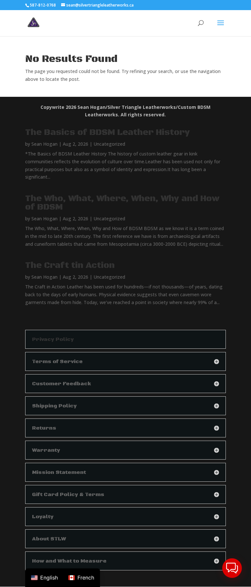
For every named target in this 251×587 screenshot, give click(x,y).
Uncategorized (109, 144)
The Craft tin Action (70, 265)
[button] (232, 568)
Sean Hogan (44, 144)
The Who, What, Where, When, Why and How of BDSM (122, 203)
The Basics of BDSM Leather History (107, 132)
